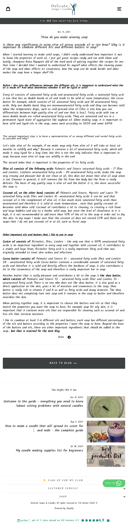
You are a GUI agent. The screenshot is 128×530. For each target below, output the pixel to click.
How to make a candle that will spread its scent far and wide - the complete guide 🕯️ (44, 428)
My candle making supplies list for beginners (49, 450)
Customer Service (63, 488)
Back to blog (62, 363)
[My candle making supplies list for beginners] (106, 456)
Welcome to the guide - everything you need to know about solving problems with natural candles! (43, 404)
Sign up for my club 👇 (63, 480)
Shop (63, 497)
